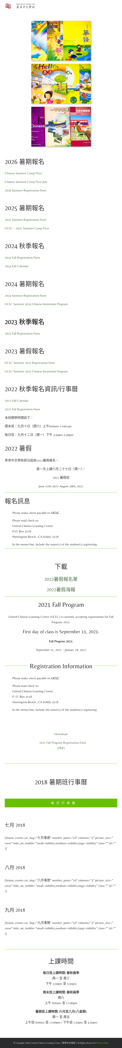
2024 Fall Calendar (16, 266)
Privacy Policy (103, 1043)
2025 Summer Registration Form (25, 219)
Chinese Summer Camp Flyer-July (26, 181)
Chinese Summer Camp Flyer (23, 173)
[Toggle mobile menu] (116, 6)
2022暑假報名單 (61, 579)
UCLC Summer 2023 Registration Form (30, 362)
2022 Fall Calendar (16, 400)
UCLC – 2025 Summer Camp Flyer (27, 228)
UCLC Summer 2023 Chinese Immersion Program (36, 371)
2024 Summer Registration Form (25, 295)
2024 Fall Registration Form (22, 257)
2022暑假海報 (61, 589)
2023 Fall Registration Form (22, 333)
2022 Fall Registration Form (22, 409)
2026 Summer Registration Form (25, 190)
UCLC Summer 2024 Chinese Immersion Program (36, 304)
